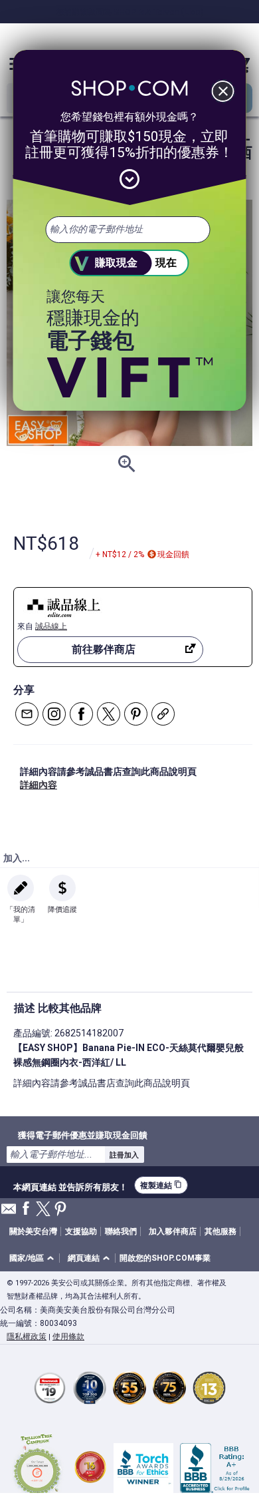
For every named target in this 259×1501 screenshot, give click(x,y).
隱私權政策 (26, 1336)
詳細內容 (38, 784)
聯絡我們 (121, 1231)
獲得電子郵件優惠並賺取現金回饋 (82, 1135)
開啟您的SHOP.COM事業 (165, 1258)
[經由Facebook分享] (81, 714)
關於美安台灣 (33, 1231)
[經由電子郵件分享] (27, 714)
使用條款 (68, 1336)
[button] (34, 1258)
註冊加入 (124, 1155)
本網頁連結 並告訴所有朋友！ (70, 1185)
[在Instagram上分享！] (54, 714)
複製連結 (161, 1185)
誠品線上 (51, 626)
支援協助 (81, 1231)
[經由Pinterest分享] (135, 714)
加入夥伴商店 (173, 1231)
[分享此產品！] (163, 714)
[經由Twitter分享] (108, 714)
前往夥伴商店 (103, 649)
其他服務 (220, 1231)
